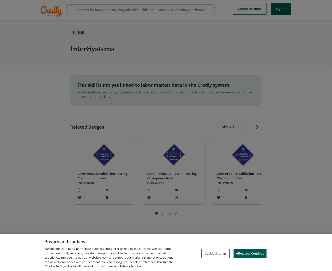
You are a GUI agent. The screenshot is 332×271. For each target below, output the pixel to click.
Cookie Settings (216, 253)
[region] (166, 252)
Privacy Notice (130, 266)
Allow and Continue (250, 253)
